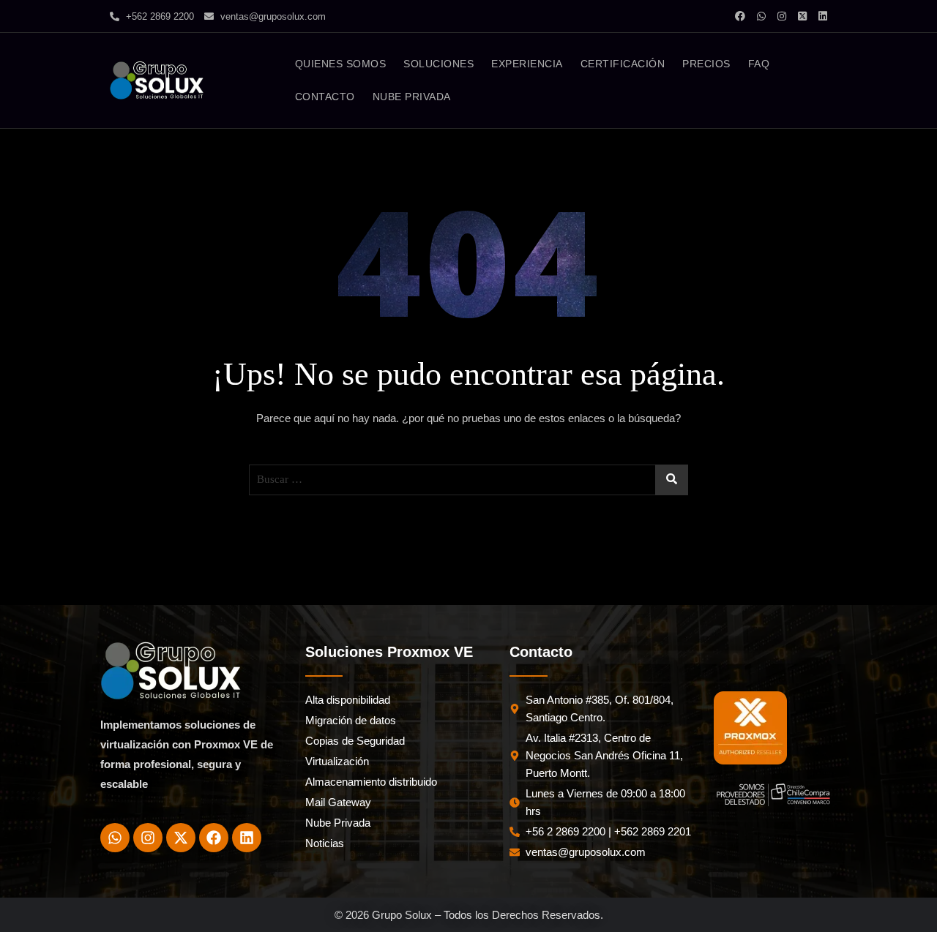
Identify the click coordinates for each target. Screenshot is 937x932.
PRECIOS (706, 63)
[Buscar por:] (468, 480)
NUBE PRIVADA (412, 96)
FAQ (759, 63)
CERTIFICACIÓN (623, 63)
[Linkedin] (246, 837)
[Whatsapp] (115, 837)
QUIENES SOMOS (341, 63)
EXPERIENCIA (527, 63)
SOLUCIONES (438, 63)
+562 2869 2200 (158, 16)
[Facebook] (213, 837)
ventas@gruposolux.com (271, 16)
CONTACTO (325, 96)
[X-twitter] (180, 837)
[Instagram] (148, 837)
